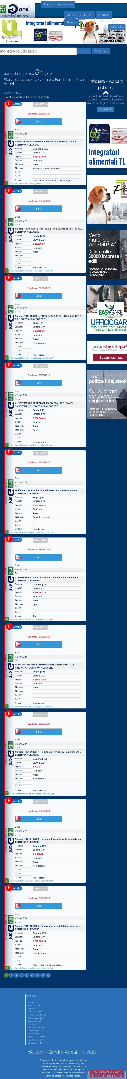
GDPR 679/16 (33, 1024)
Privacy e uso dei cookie (38, 1015)
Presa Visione (33, 1034)
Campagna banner (36, 1027)
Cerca (84, 51)
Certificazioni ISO (35, 1040)
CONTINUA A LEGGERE (27, 144)
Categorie (101, 51)
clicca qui (54, 1069)
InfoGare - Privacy (35, 1012)
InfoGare (31, 1002)
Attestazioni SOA (35, 1030)
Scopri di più (105, 106)
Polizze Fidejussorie (36, 1037)
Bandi (39, 121)
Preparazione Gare (36, 1018)
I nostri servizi (33, 999)
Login (47, 4)
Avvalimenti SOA (35, 1021)
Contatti (31, 1009)
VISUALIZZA (21, 133)
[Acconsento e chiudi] (71, 1076)
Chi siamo (85, 14)
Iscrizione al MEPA (36, 1043)
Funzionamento (35, 1005)
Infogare (103, 14)
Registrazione (64, 4)
